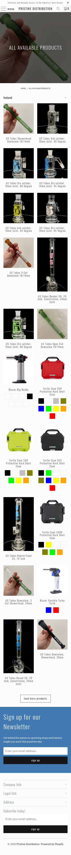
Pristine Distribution (36, 8)
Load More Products (35, 698)
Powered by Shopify (52, 844)
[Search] (58, 8)
